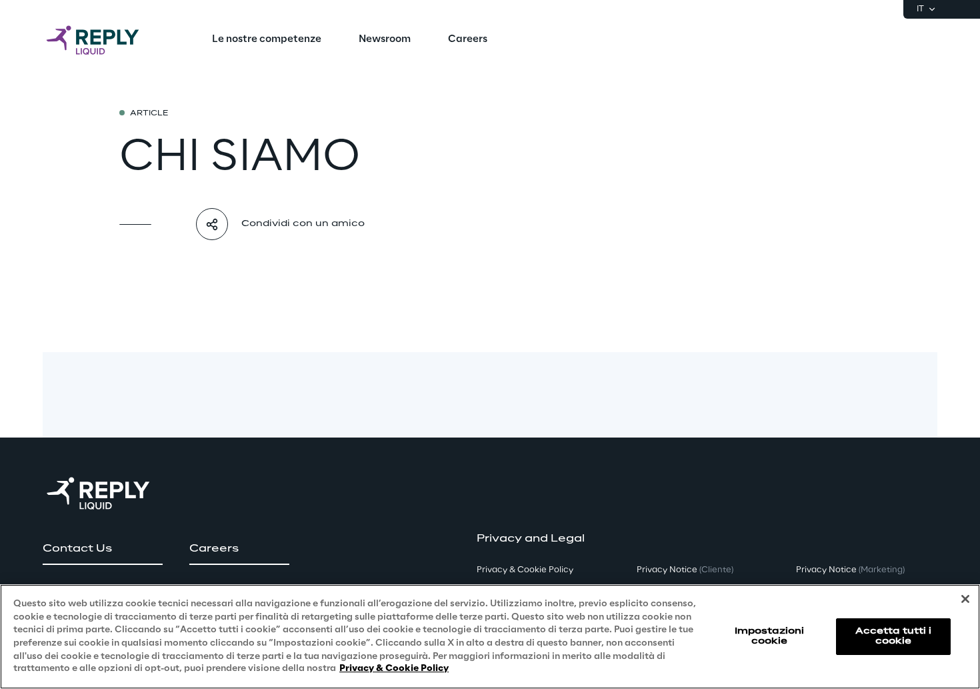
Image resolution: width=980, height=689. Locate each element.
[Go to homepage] (106, 40)
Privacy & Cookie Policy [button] (525, 570)
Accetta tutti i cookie (893, 636)
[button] (103, 549)
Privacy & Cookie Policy (394, 669)
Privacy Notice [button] (685, 570)
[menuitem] (266, 40)
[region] (490, 636)
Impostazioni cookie (769, 636)
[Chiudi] (965, 599)
